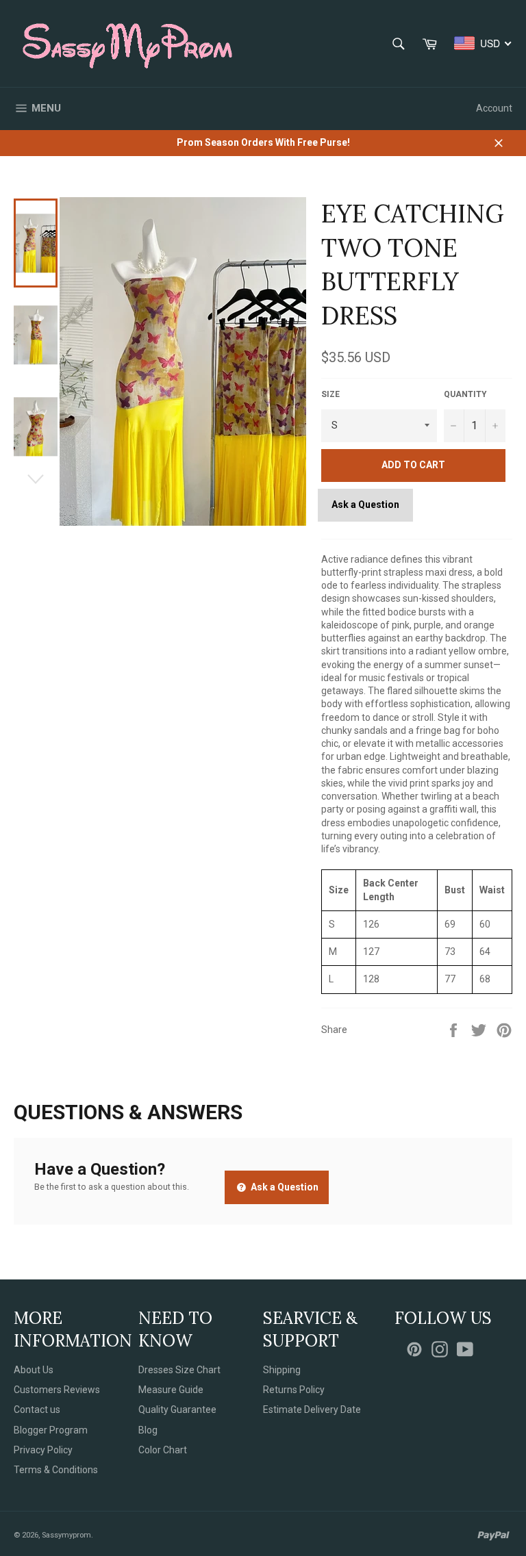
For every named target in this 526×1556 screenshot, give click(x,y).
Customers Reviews (57, 1389)
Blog (148, 1430)
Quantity (465, 394)
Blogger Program (51, 1430)
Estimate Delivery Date (312, 1409)
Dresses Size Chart (179, 1369)
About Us (33, 1369)
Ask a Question (365, 504)
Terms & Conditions (56, 1469)
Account (494, 108)
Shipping (282, 1369)
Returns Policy (294, 1389)
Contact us (37, 1409)
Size (330, 394)
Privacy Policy (43, 1449)
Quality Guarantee (177, 1409)
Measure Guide (170, 1389)
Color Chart (162, 1449)
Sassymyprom (66, 1535)
